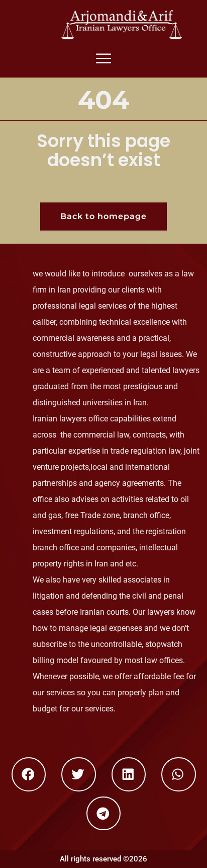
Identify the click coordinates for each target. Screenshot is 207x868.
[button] (29, 774)
